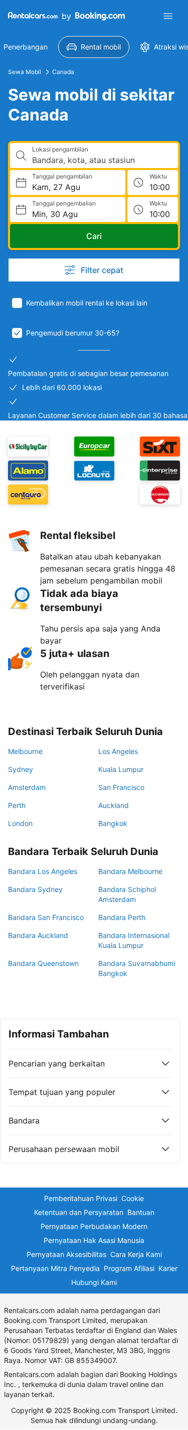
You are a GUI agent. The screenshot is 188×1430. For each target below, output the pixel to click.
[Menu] (168, 16)
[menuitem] (93, 47)
